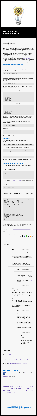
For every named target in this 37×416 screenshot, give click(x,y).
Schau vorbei (26, 372)
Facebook (24, 386)
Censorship (23, 384)
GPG (31, 386)
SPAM (4, 392)
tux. (12, 285)
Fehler (27, 386)
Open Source (11, 43)
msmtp (30, 280)
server (25, 390)
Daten (28, 384)
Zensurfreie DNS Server (9, 354)
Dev (13, 386)
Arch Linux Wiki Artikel (17, 180)
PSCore (21, 390)
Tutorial (14, 43)
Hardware (5, 388)
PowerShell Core (16, 390)
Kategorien (5, 348)
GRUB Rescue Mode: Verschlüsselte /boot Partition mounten (18, 359)
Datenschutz (7, 386)
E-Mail (7, 44)
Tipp (9, 393)
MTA (22, 69)
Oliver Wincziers (5, 359)
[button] (20, 236)
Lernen (25, 388)
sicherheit (30, 390)
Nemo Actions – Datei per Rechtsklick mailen (10, 378)
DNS (16, 386)
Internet (20, 388)
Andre (18, 269)
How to (10, 44)
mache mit (18, 373)
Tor (13, 392)
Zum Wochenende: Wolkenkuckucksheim (9, 379)
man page (16, 118)
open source (14, 44)
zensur (27, 392)
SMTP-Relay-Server (26, 58)
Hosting (9, 388)
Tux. (22, 331)
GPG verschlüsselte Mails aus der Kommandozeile (21, 229)
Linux (9, 43)
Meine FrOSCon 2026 (6, 376)
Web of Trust (17, 392)
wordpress (24, 392)
